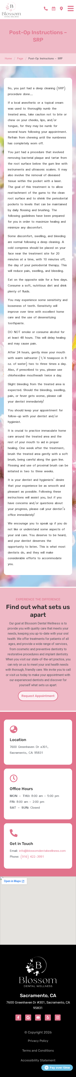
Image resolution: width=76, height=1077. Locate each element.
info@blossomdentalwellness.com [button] (42, 851)
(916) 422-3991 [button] (32, 856)
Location (18, 739)
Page (20, 58)
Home (8, 58)
